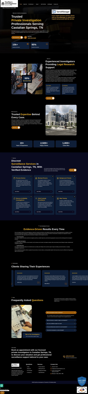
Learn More (49, 98)
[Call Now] (25, 37)
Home (21, 4)
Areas (37, 4)
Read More (15, 127)
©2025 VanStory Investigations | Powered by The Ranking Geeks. (44, 382)
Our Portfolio (43, 4)
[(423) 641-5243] (64, 357)
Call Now (30, 36)
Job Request (49, 4)
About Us (25, 4)
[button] (61, 312)
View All (71, 170)
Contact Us (56, 4)
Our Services (31, 4)
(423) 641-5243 (70, 356)
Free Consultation (16, 37)
